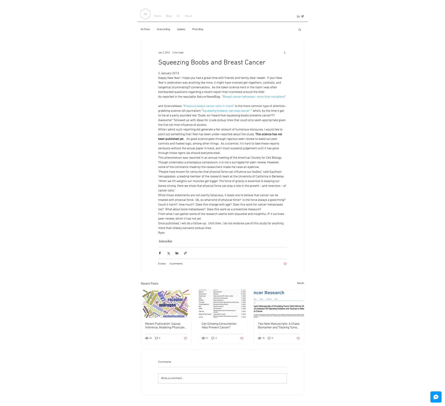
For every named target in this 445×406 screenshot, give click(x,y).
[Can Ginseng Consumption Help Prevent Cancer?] (222, 304)
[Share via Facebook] (159, 253)
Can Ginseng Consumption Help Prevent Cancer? (219, 325)
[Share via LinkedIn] (177, 253)
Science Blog (163, 29)
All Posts (145, 29)
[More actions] (285, 53)
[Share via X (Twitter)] (168, 253)
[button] (299, 29)
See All (300, 283)
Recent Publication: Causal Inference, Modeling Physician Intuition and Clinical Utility (165, 325)
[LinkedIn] (298, 16)
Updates (181, 29)
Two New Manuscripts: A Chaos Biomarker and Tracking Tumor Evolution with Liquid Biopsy (279, 325)
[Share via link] (185, 253)
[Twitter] (303, 16)
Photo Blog (197, 29)
